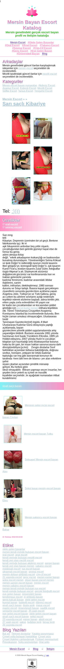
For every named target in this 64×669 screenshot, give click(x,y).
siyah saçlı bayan (12, 386)
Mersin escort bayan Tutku (38, 433)
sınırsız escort (13, 227)
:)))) (16, 211)
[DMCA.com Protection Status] (32, 667)
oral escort (11, 224)
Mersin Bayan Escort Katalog (32, 25)
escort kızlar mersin (27, 308)
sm (47, 655)
